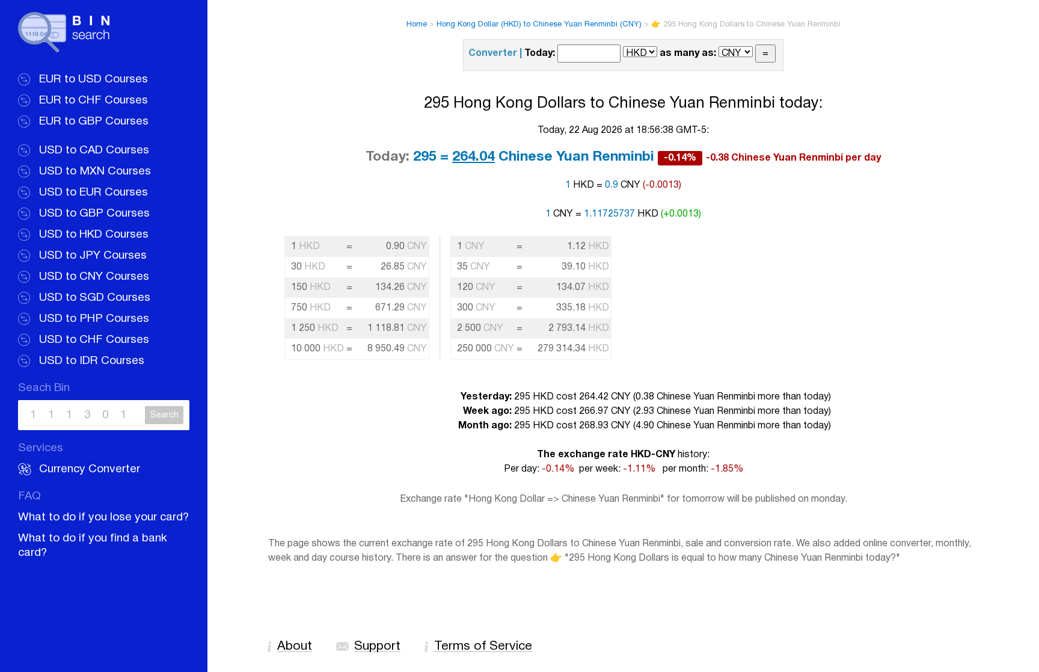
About (294, 646)
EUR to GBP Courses (94, 121)
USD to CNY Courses (94, 276)
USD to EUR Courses (93, 192)
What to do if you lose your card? (103, 517)
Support (377, 646)
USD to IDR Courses (91, 361)
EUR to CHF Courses (93, 100)
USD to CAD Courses (94, 150)
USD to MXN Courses (95, 171)
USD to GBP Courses (94, 213)
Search (164, 415)
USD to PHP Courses (94, 318)
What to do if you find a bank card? (92, 545)
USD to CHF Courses (94, 339)
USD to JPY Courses (93, 255)
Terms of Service (483, 646)
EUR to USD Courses (93, 79)
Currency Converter (89, 469)
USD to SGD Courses (94, 297)
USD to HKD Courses (94, 234)
